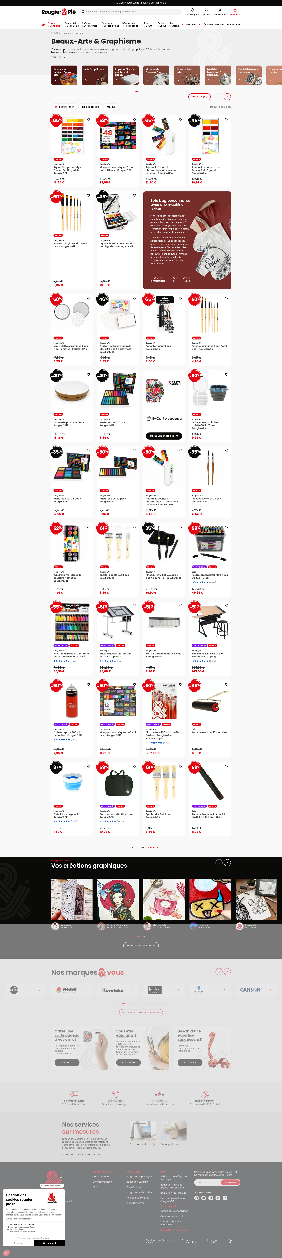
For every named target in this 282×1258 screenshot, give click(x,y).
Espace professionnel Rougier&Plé (172, 1200)
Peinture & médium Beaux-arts (63, 72)
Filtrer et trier (66, 106)
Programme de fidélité (139, 1192)
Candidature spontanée (174, 1211)
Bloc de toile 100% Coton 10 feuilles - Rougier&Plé (162, 734)
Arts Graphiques (94, 69)
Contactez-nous (102, 1181)
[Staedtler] (256, 990)
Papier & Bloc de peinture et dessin (124, 72)
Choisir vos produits (167, 751)
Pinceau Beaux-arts (185, 71)
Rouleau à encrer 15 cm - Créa (210, 732)
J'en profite (129, 1062)
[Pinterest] (210, 1198)
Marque (111, 106)
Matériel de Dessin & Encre (154, 71)
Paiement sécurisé (212, 1241)
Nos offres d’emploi (173, 1230)
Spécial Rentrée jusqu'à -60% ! (141, 3)
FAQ (95, 1187)
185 (142, 847)
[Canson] (210, 990)
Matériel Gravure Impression (248, 71)
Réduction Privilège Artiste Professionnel (172, 1186)
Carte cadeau (101, 1176)
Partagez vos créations (141, 945)
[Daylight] (164, 990)
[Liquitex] (118, 990)
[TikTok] (225, 1198)
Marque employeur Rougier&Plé (171, 1223)
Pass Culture (133, 1187)
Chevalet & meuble (275, 71)
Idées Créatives (135, 1203)
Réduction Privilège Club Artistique (174, 1178)
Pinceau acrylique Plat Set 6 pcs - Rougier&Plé (70, 245)
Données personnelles (189, 1241)
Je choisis (67, 1062)
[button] (219, 11)
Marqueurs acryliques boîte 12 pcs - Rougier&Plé (118, 734)
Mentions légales (51, 1240)
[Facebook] (196, 1198)
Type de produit (90, 106)
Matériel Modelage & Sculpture (214, 72)
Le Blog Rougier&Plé (137, 1197)
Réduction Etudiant (137, 1181)
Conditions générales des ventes (159, 1241)
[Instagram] (217, 1198)
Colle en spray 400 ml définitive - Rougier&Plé (68, 734)
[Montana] (25, 990)
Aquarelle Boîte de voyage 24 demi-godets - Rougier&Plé (117, 245)
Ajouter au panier (74, 181)
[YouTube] (203, 1198)
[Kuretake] (72, 990)
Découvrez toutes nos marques (141, 1013)
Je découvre (190, 1062)
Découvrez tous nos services (79, 1154)
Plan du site (232, 1241)
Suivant (151, 847)
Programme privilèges (139, 1176)
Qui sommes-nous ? (171, 1216)
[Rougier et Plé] (54, 1182)
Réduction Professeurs (173, 1193)
